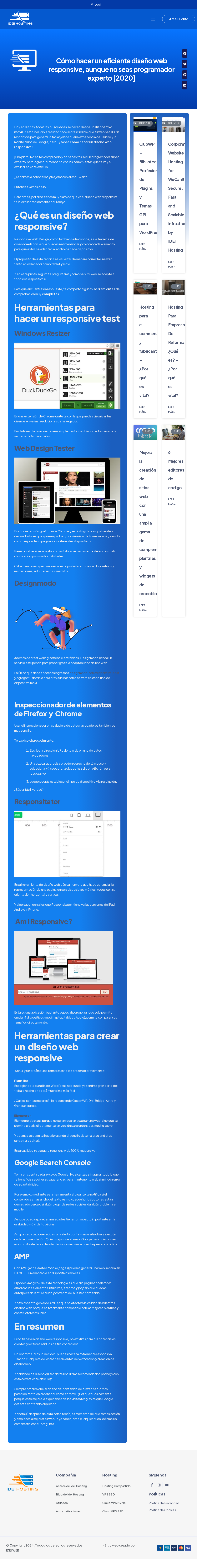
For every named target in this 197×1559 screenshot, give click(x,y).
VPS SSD (108, 1494)
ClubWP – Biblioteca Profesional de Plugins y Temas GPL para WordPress (150, 188)
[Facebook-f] (152, 1485)
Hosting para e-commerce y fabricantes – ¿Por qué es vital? (150, 351)
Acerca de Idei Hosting (71, 1486)
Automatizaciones (68, 1511)
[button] (153, 19)
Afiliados (62, 1502)
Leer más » (143, 246)
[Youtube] (167, 1485)
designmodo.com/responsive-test (94, 673)
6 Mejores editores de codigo (176, 470)
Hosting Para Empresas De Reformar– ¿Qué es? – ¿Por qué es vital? (178, 351)
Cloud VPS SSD (113, 1511)
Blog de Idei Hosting (70, 1494)
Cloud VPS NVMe (114, 1502)
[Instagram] (159, 1485)
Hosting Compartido (116, 1486)
